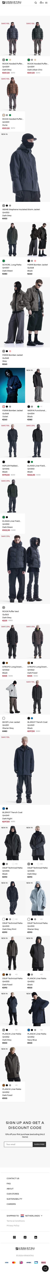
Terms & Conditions (16, 1221)
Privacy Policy (25, 1160)
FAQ (9, 1184)
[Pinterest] (25, 1237)
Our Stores (13, 1194)
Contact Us (13, 1178)
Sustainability (14, 1199)
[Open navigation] (45, 2)
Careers (11, 1204)
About (10, 1189)
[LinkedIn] (35, 1237)
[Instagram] (14, 1237)
